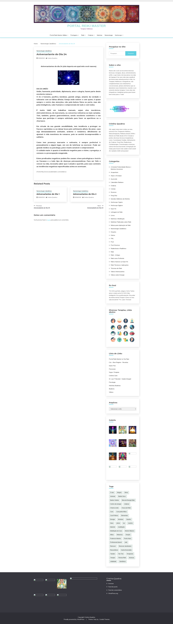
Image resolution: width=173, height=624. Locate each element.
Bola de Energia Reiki (128, 500)
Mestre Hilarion (129, 531)
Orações (113, 232)
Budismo (111, 389)
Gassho (128, 519)
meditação (121, 527)
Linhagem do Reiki (116, 212)
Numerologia (109, 35)
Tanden (112, 554)
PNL (112, 238)
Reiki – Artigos (115, 255)
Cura (111, 511)
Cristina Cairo (113, 375)
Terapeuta (130, 554)
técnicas (131, 557)
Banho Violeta (114, 500)
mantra (130, 523)
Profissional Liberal (116, 542)
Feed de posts (112, 587)
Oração (128, 534)
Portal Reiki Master (86, 26)
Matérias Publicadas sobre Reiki (121, 222)
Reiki (82, 35)
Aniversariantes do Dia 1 (47, 194)
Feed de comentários (115, 590)
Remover (113, 546)
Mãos (112, 534)
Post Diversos (115, 245)
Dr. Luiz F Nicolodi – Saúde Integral (120, 379)
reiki (126, 542)
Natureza (119, 534)
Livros (113, 215)
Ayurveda (114, 179)
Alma (126, 492)
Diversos (113, 192)
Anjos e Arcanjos (116, 176)
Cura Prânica (114, 515)
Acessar (111, 583)
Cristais (113, 189)
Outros (113, 235)
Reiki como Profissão (117, 258)
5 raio (112, 492)
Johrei (118, 523)
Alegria (119, 492)
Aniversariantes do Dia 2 (84, 194)
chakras (126, 504)
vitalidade (113, 561)
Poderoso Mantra (115, 538)
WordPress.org (113, 593)
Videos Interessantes (117, 271)
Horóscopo (118, 35)
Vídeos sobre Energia (117, 275)
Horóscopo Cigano (117, 202)
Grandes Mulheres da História (120, 199)
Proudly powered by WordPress (74, 619)
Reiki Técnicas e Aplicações (119, 265)
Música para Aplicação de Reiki (121, 225)
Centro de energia (115, 504)
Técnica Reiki (122, 557)
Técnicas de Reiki (116, 268)
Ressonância (114, 550)
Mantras (99, 35)
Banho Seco (122, 496)
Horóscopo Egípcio (117, 205)
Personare (112, 369)
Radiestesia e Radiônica (118, 248)
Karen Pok (112, 366)
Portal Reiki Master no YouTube (119, 359)
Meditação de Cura (116, 531)
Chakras (90, 35)
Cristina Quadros (52, 58)
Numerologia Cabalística (44, 51)
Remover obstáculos (125, 546)
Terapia (112, 557)
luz (124, 523)
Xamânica (122, 561)
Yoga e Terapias (114, 372)
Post (112, 242)
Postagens (73, 35)
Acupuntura (114, 172)
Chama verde (114, 508)
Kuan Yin (113, 209)
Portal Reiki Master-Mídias (58, 35)
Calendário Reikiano (117, 182)
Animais (112, 496)
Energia (112, 519)
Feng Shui (114, 195)
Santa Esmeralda (126, 550)
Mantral (112, 527)
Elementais (124, 515)
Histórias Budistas (115, 385)
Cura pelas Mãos (121, 511)
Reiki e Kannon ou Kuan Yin (119, 262)
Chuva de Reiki (126, 508)
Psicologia (112, 382)
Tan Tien (120, 554)
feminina (120, 519)
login (48, 220)
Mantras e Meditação (118, 219)
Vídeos (111, 392)
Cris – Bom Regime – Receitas (118, 362)
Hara (111, 523)
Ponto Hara (127, 538)
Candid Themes (104, 619)
